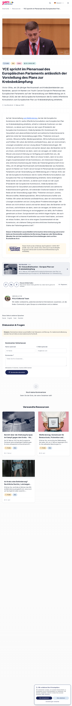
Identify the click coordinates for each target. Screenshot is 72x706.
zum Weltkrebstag (30, 118)
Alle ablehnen (61, 698)
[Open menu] (68, 3)
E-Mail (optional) (42, 347)
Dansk (4, 318)
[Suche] (50, 3)
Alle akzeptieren (44, 698)
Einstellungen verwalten (52, 701)
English (10, 318)
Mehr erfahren (46, 694)
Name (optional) (10, 347)
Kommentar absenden (18, 372)
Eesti (15, 318)
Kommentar (9, 355)
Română (20, 318)
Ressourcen (16, 9)
